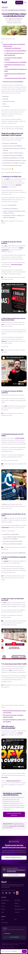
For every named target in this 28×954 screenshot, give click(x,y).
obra (5, 245)
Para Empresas (17, 900)
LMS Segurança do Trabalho (20, 909)
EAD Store (3, 909)
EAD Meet (16, 903)
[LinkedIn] (6, 892)
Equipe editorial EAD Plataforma (15, 18)
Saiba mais (14, 951)
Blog (6, 10)
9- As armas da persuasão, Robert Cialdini (15, 78)
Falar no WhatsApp (14, 937)
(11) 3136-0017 (7, 933)
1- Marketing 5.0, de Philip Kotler (12, 48)
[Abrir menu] (25, 2)
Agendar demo (19, 2)
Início (3, 10)
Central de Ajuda (20, 826)
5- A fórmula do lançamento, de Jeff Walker (15, 62)
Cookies (7, 947)
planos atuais (13, 826)
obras (7, 179)
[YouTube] (9, 892)
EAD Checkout (17, 906)
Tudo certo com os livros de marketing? (13, 81)
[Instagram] (2, 892)
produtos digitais (19, 438)
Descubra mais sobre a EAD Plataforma (14, 814)
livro (2, 324)
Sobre (2, 919)
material (6, 561)
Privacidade (3, 947)
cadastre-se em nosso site (13, 780)
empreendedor (5, 527)
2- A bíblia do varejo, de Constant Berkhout (15, 50)
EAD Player (3, 903)
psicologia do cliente (16, 264)
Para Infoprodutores (5, 900)
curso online (4, 777)
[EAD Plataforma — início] (4, 2)
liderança (3, 341)
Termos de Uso (12, 947)
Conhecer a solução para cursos (13, 857)
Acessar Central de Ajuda (13, 874)
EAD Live (3, 906)
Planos (2, 912)
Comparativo (17, 912)
